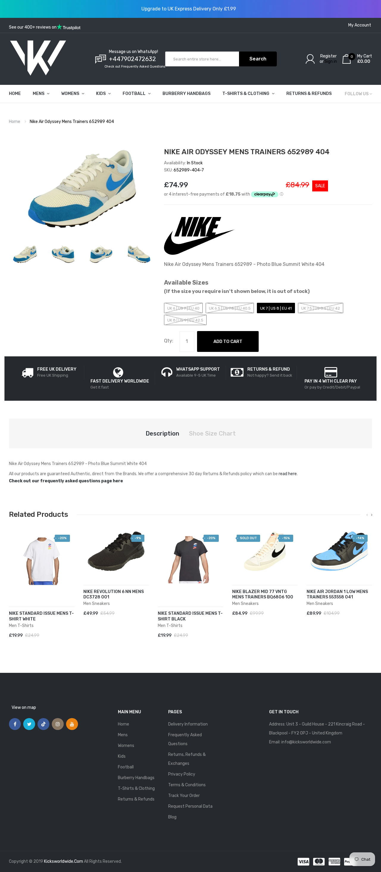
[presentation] (367, 515)
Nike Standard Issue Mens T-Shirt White (41, 616)
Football (126, 767)
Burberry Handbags (136, 777)
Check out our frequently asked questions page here (66, 480)
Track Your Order (184, 795)
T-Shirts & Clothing (136, 788)
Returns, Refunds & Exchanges (187, 759)
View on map (24, 707)
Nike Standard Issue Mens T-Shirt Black (190, 616)
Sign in (330, 61)
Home (14, 121)
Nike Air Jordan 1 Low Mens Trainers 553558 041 (337, 594)
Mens (123, 734)
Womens (126, 745)
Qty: (168, 341)
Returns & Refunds (136, 799)
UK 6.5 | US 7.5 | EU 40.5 (230, 308)
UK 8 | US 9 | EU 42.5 (185, 320)
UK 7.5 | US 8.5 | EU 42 (320, 308)
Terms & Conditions (187, 784)
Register (328, 56)
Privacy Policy (181, 774)
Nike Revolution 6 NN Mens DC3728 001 (113, 594)
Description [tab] (162, 433)
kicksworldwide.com (63, 861)
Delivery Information (188, 724)
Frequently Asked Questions (185, 739)
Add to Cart (227, 341)
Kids (122, 756)
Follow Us (356, 93)
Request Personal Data (190, 806)
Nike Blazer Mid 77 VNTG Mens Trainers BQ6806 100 (262, 594)
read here (288, 473)
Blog (172, 817)
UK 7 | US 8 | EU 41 (276, 308)
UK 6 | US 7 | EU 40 (183, 308)
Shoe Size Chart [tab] (212, 433)
